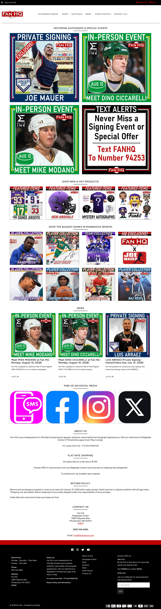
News (88, 14)
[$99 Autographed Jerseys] (26, 203)
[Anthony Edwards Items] (62, 284)
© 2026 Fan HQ (16, 605)
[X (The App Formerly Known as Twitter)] (134, 407)
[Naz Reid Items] (134, 284)
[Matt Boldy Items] (62, 248)
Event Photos (102, 14)
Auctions (76, 14)
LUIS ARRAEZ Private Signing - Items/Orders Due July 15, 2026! (125, 361)
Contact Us (120, 14)
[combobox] (22, 2)
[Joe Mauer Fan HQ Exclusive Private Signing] (44, 67)
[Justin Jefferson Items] (26, 284)
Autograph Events (48, 14)
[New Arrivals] (62, 203)
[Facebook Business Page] (62, 407)
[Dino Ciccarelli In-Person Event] (116, 67)
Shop (64, 14)
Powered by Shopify (32, 605)
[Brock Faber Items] (98, 284)
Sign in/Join (143, 2)
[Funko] (134, 203)
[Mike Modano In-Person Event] (44, 139)
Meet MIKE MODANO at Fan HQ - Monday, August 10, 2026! (31, 361)
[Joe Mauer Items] (134, 248)
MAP (80, 523)
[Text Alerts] (116, 139)
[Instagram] (98, 407)
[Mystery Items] (98, 203)
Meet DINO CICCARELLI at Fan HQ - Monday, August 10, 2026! (79, 361)
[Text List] (26, 407)
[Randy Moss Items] (26, 248)
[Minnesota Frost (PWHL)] (98, 248)
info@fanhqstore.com (83, 535)
